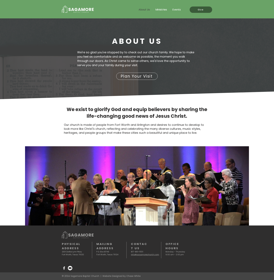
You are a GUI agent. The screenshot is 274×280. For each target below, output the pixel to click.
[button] (137, 186)
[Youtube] (70, 268)
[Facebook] (64, 268)
